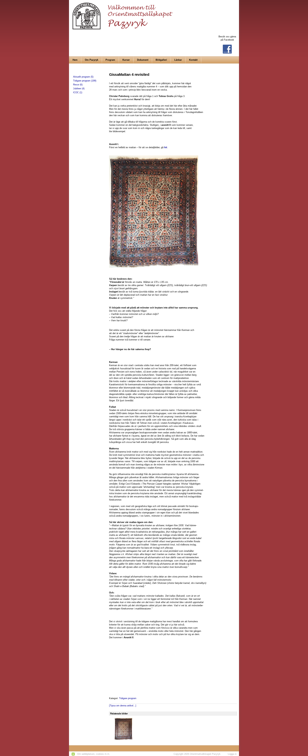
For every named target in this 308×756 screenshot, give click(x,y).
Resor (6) (78, 84)
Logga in (232, 754)
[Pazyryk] (123, 14)
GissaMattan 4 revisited (129, 74)
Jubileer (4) (78, 88)
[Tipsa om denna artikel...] (122, 705)
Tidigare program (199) (84, 80)
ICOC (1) (77, 92)
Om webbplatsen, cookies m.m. (93, 754)
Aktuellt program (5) (83, 76)
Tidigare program (127, 698)
